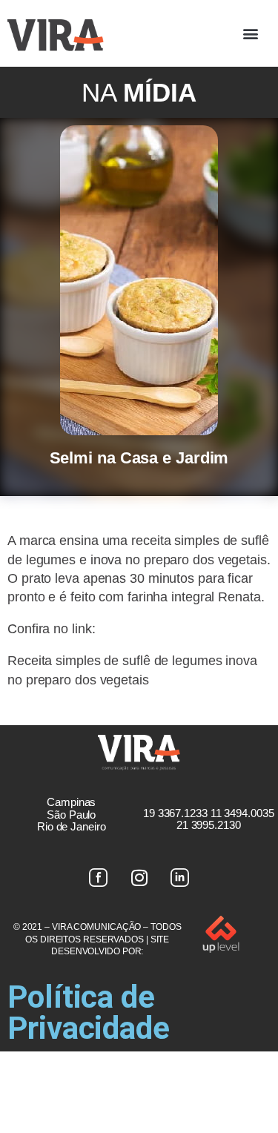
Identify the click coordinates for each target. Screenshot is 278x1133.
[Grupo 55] (98, 877)
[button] (250, 34)
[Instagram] (139, 877)
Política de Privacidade (88, 1012)
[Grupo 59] (180, 877)
